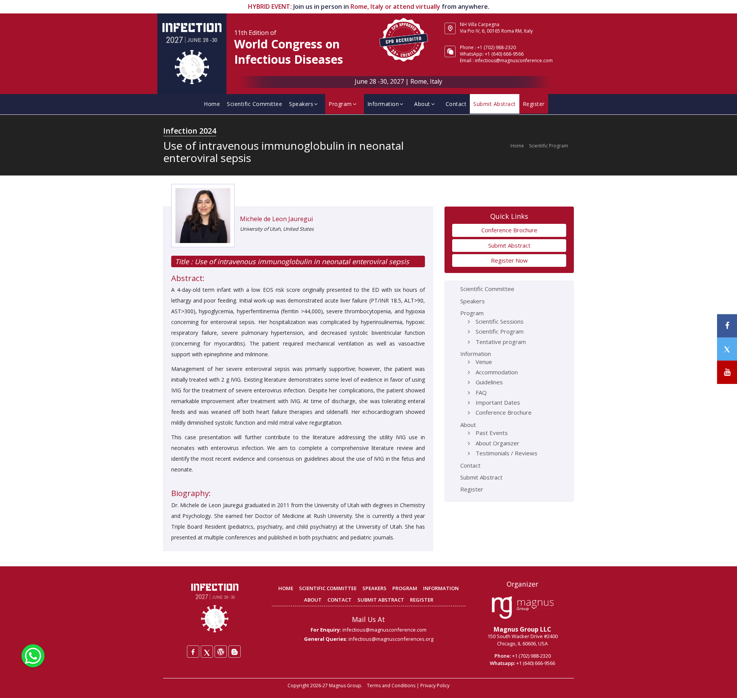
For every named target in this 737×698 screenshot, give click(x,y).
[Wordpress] (221, 651)
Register (534, 104)
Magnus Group (345, 685)
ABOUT (313, 599)
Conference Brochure (509, 230)
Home (212, 104)
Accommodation (497, 372)
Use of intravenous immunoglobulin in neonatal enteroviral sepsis (301, 261)
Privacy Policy (434, 685)
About (422, 104)
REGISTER (421, 599)
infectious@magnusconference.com (514, 60)
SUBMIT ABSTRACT (380, 599)
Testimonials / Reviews (506, 453)
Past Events (492, 433)
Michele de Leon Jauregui (276, 219)
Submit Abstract (494, 104)
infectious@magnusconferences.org (391, 638)
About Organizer (497, 443)
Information (383, 104)
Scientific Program (548, 145)
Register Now (509, 260)
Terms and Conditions (391, 685)
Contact (456, 104)
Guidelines (489, 382)
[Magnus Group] (523, 608)
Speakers (301, 104)
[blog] (234, 651)
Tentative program (501, 342)
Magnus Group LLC (522, 629)
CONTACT (339, 599)
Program (340, 104)
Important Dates (498, 402)
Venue (484, 362)
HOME (285, 588)
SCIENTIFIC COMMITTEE (328, 588)
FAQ (481, 392)
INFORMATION (441, 588)
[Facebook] (193, 651)
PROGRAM (404, 588)
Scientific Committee (254, 104)
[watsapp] (33, 655)
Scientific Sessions (500, 321)
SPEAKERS (374, 588)
